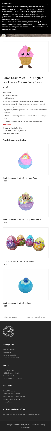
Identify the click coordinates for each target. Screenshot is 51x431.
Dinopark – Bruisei (10, 317)
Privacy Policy (7, 402)
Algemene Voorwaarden (11, 399)
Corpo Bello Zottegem (20, 425)
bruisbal (23, 131)
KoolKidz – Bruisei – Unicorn (36, 317)
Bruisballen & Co (16, 128)
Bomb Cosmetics (13, 131)
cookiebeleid (14, 19)
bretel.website (25, 427)
